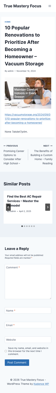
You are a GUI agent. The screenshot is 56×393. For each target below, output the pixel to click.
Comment (13, 267)
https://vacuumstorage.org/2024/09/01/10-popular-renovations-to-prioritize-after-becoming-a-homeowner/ (28, 118)
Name (10, 310)
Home (7, 22)
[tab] (22, 226)
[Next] (47, 207)
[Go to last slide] (8, 207)
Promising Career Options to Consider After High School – (14, 155)
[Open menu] (49, 6)
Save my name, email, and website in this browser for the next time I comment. (28, 351)
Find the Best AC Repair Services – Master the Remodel (24, 201)
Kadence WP (41, 383)
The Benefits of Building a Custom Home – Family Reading (41, 155)
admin (11, 71)
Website (11, 339)
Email (10, 325)
